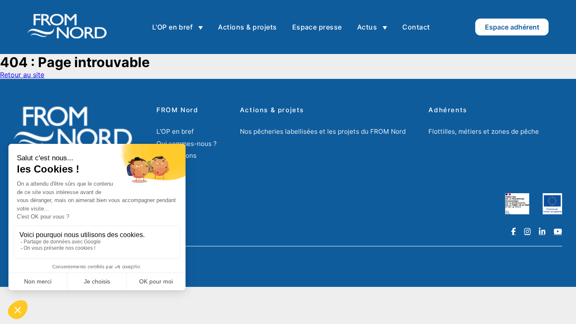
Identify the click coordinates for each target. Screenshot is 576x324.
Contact (416, 27)
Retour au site (22, 74)
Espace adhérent (512, 27)
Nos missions (176, 155)
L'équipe (169, 168)
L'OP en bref (173, 27)
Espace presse (317, 27)
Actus (368, 27)
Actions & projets (247, 27)
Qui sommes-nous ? (186, 144)
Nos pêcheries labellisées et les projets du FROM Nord (323, 131)
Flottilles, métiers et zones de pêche (483, 131)
